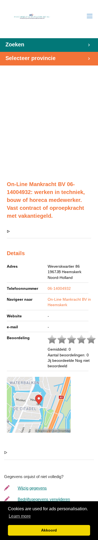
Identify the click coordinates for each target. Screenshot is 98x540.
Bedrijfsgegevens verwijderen (44, 499)
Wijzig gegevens (32, 488)
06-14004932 (59, 288)
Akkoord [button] (49, 530)
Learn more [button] (20, 516)
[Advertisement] (49, 120)
